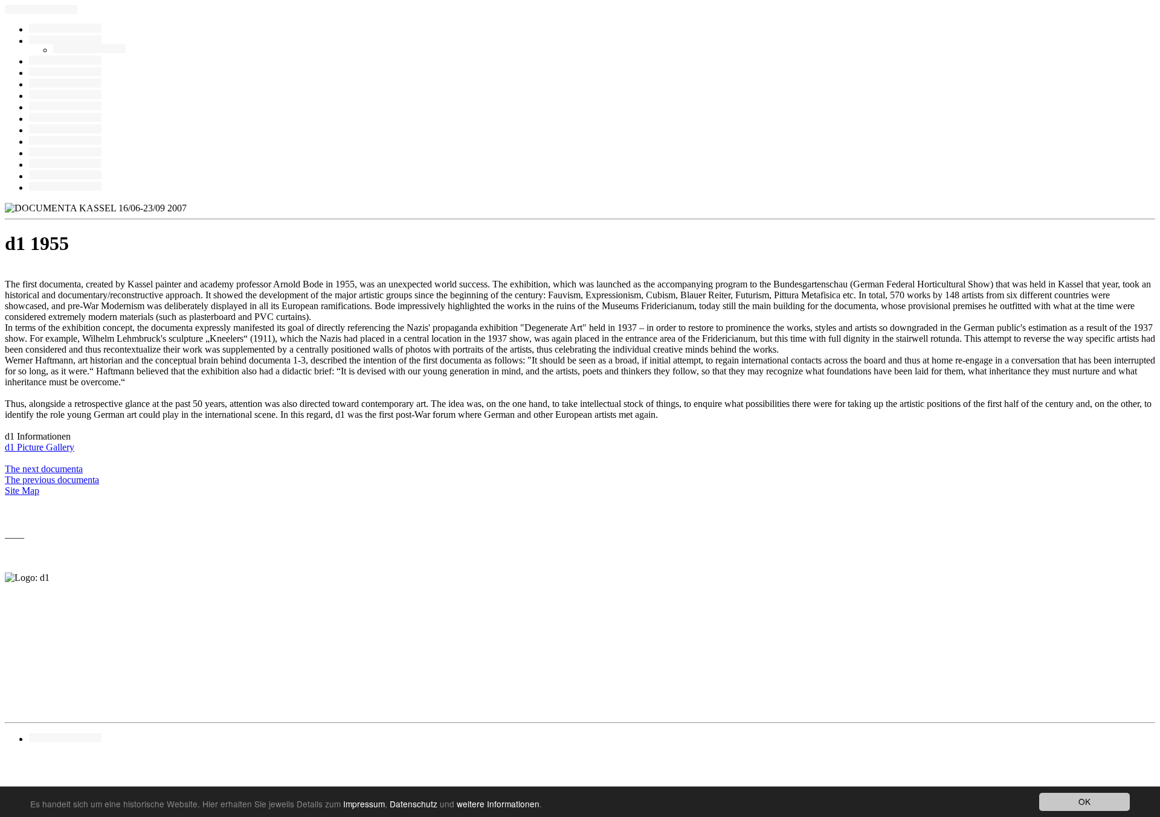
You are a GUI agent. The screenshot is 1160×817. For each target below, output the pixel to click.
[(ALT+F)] (65, 119)
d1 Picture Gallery (39, 447)
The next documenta (44, 469)
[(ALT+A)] (65, 41)
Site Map (22, 490)
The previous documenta (52, 480)
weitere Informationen (498, 804)
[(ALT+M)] (65, 96)
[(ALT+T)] (65, 130)
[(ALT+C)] (89, 50)
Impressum (364, 804)
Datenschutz (413, 804)
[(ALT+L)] (65, 73)
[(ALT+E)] (65, 61)
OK (1084, 801)
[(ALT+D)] (65, 84)
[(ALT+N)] (65, 164)
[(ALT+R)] (65, 29)
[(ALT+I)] (65, 141)
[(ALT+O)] (65, 107)
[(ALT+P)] (65, 153)
